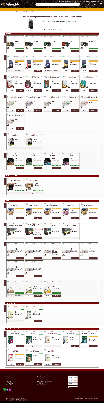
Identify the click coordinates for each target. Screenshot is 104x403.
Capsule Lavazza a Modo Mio (42, 377)
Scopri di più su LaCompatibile (11, 378)
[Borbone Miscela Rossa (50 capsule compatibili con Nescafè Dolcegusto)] (29, 64)
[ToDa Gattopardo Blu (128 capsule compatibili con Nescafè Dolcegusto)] (29, 103)
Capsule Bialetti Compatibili (42, 380)
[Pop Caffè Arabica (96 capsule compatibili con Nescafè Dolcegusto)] (66, 161)
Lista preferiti (95, 5)
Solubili (54, 29)
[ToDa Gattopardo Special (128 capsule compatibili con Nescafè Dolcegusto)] (11, 121)
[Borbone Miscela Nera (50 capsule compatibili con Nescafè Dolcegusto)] (11, 64)
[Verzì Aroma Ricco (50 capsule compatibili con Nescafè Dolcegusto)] (29, 141)
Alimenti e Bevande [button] (67, 9)
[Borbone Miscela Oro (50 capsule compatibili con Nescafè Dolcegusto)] (66, 64)
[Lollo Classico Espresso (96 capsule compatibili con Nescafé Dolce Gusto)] (47, 84)
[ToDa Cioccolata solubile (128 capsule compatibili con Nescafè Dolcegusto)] (29, 251)
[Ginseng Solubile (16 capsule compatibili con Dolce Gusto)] (29, 211)
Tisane (60, 29)
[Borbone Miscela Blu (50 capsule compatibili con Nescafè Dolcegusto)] (47, 64)
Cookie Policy (8, 386)
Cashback (8, 380)
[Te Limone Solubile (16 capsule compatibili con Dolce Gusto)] (84, 211)
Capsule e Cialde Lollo (41, 383)
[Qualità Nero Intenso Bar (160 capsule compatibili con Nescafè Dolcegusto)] (11, 186)
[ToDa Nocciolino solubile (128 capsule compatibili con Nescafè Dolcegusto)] (84, 251)
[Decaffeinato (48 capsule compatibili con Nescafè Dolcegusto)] (84, 44)
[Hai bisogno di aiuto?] (4, 389)
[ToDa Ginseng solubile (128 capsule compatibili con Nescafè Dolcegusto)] (66, 251)
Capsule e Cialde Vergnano (42, 384)
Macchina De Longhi (25, 11)
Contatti (7, 376)
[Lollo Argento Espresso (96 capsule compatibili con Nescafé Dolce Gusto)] (11, 84)
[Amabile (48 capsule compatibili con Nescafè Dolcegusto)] (66, 44)
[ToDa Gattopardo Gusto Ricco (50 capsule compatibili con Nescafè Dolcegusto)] (84, 103)
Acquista (20, 50)
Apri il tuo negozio (9, 382)
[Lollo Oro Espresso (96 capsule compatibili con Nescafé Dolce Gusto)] (66, 84)
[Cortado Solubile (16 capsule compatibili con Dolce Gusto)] (11, 211)
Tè (57, 29)
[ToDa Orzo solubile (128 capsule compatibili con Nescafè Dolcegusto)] (11, 269)
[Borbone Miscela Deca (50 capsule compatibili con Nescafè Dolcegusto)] (84, 64)
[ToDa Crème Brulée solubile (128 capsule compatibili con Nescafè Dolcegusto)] (47, 251)
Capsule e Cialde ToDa (41, 385)
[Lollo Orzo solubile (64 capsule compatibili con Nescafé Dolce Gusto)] (47, 231)
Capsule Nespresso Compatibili (42, 376)
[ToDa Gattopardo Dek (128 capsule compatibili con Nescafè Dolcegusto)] (66, 103)
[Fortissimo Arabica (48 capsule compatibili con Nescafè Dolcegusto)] (29, 44)
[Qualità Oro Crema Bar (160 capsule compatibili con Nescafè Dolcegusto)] (29, 186)
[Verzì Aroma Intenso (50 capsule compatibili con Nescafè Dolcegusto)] (11, 141)
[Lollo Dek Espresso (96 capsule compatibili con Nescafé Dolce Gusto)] (84, 84)
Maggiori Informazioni (72, 401)
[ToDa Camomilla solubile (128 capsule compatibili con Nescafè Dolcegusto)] (11, 251)
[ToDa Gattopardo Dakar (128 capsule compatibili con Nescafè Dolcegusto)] (47, 103)
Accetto (79, 401)
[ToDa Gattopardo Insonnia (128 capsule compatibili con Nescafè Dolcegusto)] (11, 103)
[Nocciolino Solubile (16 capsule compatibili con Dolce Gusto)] (47, 211)
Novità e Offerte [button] (77, 9)
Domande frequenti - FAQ (10, 377)
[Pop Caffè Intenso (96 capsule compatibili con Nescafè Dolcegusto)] (11, 161)
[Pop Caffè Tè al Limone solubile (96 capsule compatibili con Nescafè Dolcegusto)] (47, 289)
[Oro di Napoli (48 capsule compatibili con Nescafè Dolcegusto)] (11, 44)
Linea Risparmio (49, 29)
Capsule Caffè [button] (25, 9)
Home (7, 11)
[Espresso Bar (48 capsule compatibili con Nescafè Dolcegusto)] (47, 44)
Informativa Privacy (9, 385)
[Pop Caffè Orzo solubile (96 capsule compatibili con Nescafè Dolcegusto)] (29, 289)
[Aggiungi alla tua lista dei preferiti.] (23, 37)
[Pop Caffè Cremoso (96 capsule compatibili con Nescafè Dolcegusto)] (29, 161)
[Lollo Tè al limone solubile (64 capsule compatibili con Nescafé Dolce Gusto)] (66, 231)
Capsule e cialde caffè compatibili (15, 11)
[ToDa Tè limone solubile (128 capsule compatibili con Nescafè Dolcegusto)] (29, 269)
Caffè (44, 29)
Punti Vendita (8, 381)
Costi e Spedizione (9, 384)
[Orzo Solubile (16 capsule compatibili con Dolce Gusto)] (66, 211)
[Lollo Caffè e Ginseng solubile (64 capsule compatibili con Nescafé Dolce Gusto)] (11, 231)
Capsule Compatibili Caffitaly (42, 378)
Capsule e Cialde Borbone (42, 382)
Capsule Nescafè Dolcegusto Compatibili (44, 381)
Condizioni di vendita (9, 383)
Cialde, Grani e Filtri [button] (43, 9)
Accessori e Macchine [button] (55, 9)
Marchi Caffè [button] (34, 9)
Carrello (101, 5)
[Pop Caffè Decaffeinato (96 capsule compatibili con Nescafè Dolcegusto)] (47, 161)
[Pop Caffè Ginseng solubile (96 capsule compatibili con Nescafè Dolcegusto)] (11, 289)
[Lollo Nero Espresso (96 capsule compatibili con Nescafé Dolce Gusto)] (29, 84)
